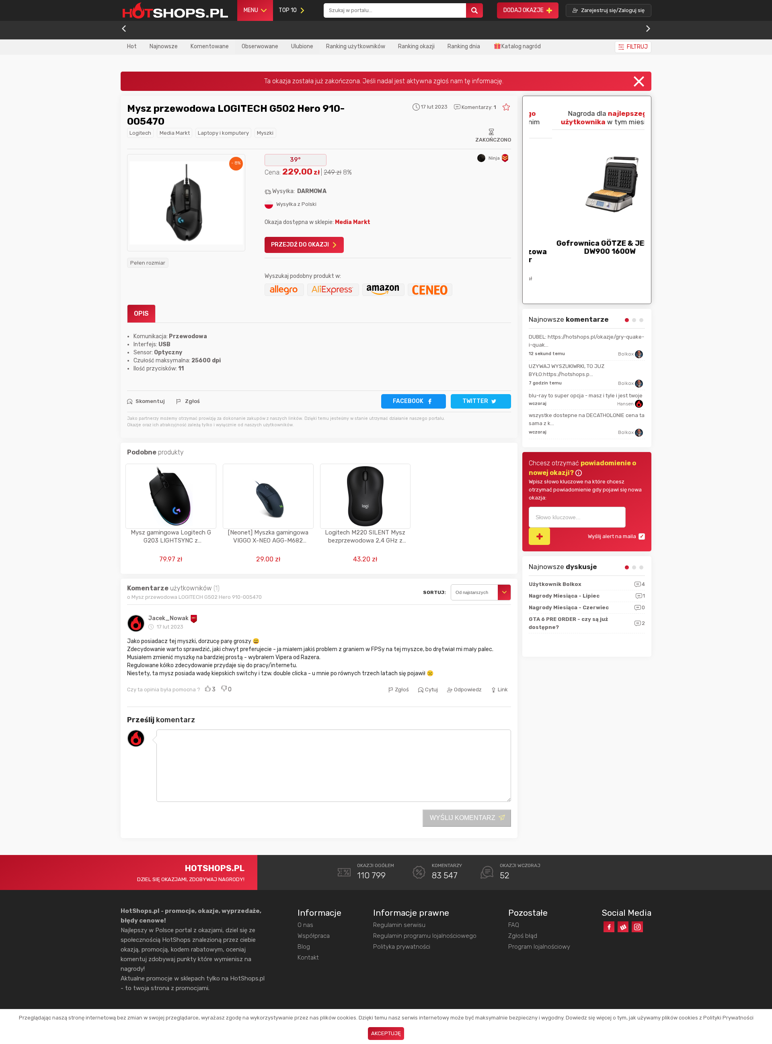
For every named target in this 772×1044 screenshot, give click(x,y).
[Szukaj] (474, 10)
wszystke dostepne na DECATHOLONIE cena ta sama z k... (587, 419)
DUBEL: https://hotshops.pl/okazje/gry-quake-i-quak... (586, 341)
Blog (304, 946)
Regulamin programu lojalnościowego (424, 935)
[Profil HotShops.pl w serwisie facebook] (609, 926)
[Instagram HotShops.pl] (637, 926)
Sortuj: (434, 592)
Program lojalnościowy (539, 946)
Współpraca (314, 935)
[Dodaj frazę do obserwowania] (539, 536)
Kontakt (308, 957)
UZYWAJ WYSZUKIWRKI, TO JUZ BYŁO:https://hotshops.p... (566, 370)
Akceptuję (386, 1033)
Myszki (265, 133)
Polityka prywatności (401, 946)
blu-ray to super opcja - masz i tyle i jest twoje (586, 396)
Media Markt (175, 133)
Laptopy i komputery (223, 133)
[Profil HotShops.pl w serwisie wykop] (623, 926)
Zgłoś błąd (522, 935)
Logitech (140, 133)
